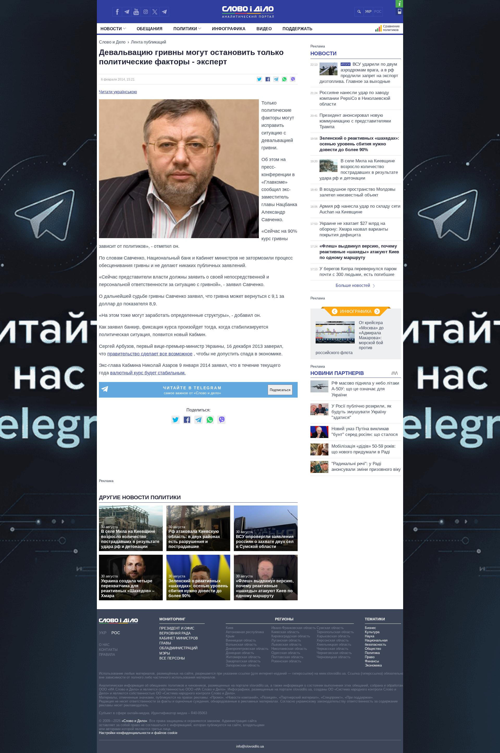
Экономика (373, 665)
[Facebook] (117, 11)
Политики (185, 29)
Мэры (164, 653)
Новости (111, 29)
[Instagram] (145, 11)
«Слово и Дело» (134, 721)
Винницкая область (241, 640)
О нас (104, 645)
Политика (372, 653)
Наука (369, 636)
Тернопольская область (335, 632)
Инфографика (229, 29)
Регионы (284, 619)
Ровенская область (286, 661)
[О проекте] (399, 4)
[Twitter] (155, 11)
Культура (372, 632)
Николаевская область (289, 649)
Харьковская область (333, 636)
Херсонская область (333, 640)
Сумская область (330, 628)
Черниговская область (334, 653)
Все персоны (172, 658)
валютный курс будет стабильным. (148, 372)
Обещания (149, 29)
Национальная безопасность (376, 642)
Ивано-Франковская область (293, 628)
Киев (229, 628)
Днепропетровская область (247, 649)
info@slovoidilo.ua (250, 746)
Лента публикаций (148, 42)
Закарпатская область (243, 661)
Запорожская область (243, 665)
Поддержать (297, 29)
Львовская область (286, 644)
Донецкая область (240, 653)
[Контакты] (399, 11)
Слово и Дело (112, 42)
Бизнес (370, 628)
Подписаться (280, 390)
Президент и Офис (176, 628)
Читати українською (118, 92)
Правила (107, 655)
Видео (264, 29)
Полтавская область (287, 657)
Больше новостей (353, 285)
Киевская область (285, 632)
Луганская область (286, 640)
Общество (373, 649)
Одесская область (285, 653)
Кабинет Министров (178, 638)
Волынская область (241, 644)
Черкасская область (332, 649)
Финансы (372, 661)
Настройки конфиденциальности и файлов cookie (138, 733)
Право (369, 657)
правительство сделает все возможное (149, 353)
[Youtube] (136, 11)
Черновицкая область (334, 657)
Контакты (108, 650)
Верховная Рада (175, 633)
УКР (368, 12)
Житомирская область (243, 657)
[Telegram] (126, 11)
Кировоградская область (290, 636)
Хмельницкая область (334, 644)
